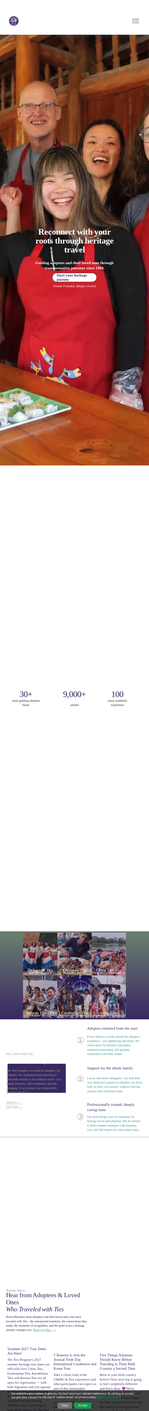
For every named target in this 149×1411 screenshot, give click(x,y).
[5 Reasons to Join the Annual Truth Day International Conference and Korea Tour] (75, 1345)
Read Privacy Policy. (109, 1397)
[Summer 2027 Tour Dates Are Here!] (29, 1342)
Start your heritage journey (72, 277)
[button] (136, 1336)
